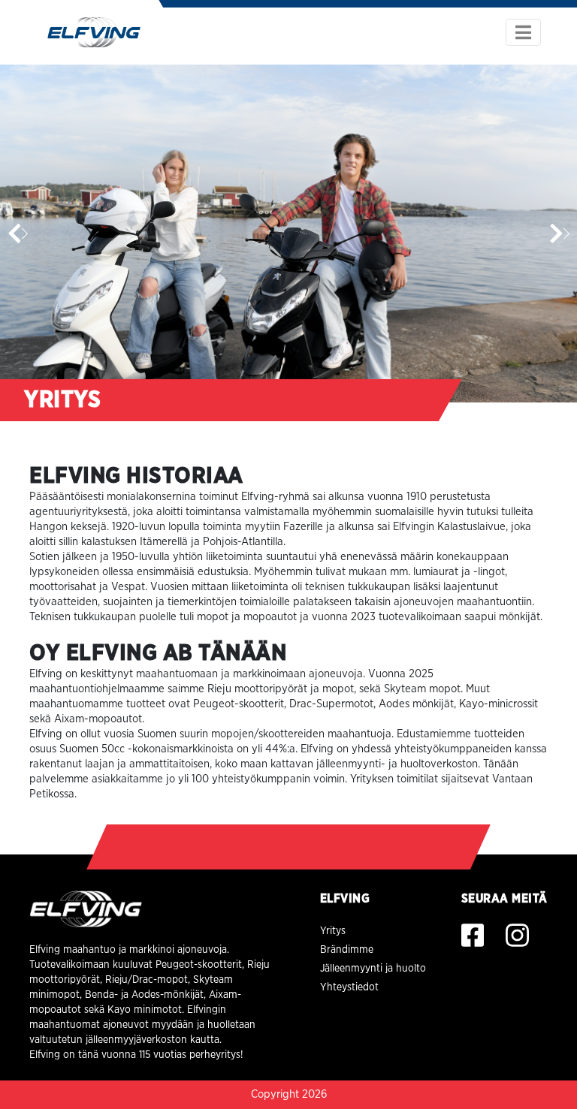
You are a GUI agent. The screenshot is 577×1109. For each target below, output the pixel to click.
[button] (559, 233)
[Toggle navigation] (523, 32)
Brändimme (346, 950)
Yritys (333, 931)
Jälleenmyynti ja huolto (373, 968)
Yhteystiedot (349, 987)
